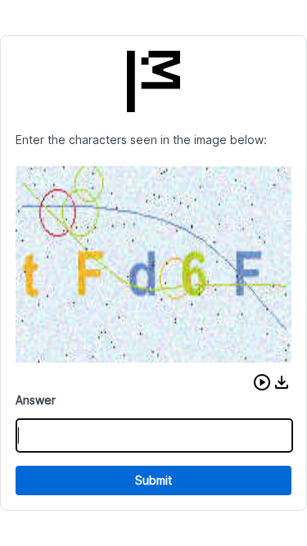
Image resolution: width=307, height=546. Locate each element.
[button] (262, 382)
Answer (36, 400)
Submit (153, 480)
